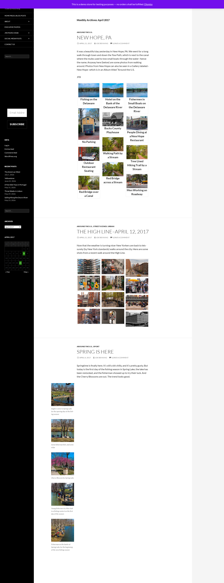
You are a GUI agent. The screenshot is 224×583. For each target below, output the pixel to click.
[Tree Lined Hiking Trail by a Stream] (137, 152)
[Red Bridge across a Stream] (112, 169)
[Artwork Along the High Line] (89, 283)
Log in (7, 145)
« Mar (7, 272)
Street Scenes (100, 226)
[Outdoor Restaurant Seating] (88, 154)
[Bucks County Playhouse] (112, 119)
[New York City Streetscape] (137, 268)
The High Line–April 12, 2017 (113, 231)
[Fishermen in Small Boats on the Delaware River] (137, 90)
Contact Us (10, 44)
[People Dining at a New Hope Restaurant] (137, 123)
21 (20, 263)
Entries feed (9, 149)
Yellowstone (9, 178)
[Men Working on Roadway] (137, 181)
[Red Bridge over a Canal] (88, 183)
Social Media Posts (13, 38)
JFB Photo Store (12, 33)
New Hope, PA (94, 37)
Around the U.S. (84, 32)
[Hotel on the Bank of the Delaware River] (112, 90)
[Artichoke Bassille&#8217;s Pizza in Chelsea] (89, 299)
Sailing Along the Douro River (16, 197)
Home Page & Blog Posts (15, 16)
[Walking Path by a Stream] (112, 144)
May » (26, 272)
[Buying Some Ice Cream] (137, 285)
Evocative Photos (12, 27)
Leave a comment (121, 43)
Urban (111, 226)
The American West (12, 172)
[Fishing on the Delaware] (88, 90)
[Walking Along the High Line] (113, 283)
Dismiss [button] (148, 4)
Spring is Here (95, 352)
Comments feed (11, 153)
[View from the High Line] (137, 319)
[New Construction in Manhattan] (89, 266)
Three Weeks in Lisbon (13, 191)
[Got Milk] (89, 316)
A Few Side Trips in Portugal (15, 185)
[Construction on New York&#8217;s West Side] (113, 266)
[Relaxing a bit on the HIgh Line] (113, 299)
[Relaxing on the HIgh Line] (137, 302)
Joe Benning (102, 43)
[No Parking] (88, 124)
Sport (96, 346)
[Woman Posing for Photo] (113, 316)
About (7, 21)
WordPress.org (11, 156)
